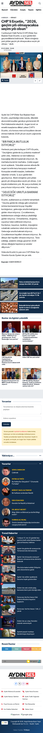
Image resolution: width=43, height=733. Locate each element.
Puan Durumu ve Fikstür (11, 704)
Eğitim (38, 10)
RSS (5, 723)
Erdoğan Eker (18, 500)
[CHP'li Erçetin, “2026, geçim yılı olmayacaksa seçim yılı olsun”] (21, 65)
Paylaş (6, 80)
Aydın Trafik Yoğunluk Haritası (30, 698)
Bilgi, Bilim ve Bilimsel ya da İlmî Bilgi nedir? (26, 513)
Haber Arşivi (29, 709)
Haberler (4, 17)
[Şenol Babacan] (6, 471)
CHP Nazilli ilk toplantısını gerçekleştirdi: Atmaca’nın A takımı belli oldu (11, 361)
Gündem (14, 10)
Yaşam (30, 10)
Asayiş (22, 10)
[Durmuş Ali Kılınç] (6, 522)
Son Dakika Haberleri (11, 709)
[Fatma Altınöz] (6, 481)
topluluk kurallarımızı (21, 431)
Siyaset (5, 10)
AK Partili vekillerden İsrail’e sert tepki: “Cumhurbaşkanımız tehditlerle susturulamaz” (30, 337)
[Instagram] (23, 683)
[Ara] (40, 3)
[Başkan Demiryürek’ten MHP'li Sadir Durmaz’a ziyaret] (11, 374)
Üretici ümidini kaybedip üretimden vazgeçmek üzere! (26, 524)
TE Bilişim (27, 730)
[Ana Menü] (2, 4)
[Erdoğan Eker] (6, 502)
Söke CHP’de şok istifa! (30, 357)
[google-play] (26, 715)
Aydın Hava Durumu (31, 691)
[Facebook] (16, 683)
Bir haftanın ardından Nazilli (22, 493)
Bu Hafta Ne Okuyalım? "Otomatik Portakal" (25, 483)
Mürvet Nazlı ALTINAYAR (22, 490)
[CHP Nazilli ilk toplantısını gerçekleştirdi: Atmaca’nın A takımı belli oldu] (11, 350)
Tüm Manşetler (30, 704)
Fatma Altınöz (18, 479)
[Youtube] (27, 683)
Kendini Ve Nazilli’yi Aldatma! (23, 503)
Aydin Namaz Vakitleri (11, 696)
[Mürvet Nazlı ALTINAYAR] (6, 492)
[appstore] (15, 715)
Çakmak (15, 473)
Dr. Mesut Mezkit (19, 509)
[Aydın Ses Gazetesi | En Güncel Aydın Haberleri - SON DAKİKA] (20, 3)
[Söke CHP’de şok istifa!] (31, 350)
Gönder (6, 424)
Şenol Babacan (18, 470)
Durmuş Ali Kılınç (19, 520)
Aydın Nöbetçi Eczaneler (12, 691)
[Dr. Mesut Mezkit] (6, 512)
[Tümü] (40, 456)
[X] (19, 683)
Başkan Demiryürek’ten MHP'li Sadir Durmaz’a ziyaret (10, 382)
